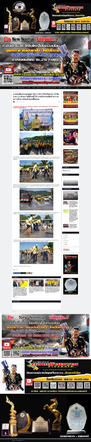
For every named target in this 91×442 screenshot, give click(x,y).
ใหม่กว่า (14, 311)
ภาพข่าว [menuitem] (69, 87)
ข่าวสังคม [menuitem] (33, 87)
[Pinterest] (29, 273)
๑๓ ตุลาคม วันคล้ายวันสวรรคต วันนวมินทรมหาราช (70, 182)
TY (15, 440)
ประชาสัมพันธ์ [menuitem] (59, 87)
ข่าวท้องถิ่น (65, 242)
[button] (13, 87)
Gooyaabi (23, 440)
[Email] (31, 273)
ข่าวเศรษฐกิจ (65, 244)
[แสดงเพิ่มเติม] (33, 273)
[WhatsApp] (27, 273)
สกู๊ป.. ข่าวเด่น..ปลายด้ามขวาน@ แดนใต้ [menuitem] (49, 87)
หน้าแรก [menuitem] (15, 87)
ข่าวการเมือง (65, 235)
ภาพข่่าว (18, 91)
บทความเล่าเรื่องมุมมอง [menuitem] (18, 90)
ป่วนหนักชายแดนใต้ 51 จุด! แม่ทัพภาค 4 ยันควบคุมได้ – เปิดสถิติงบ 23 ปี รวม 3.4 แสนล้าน (73, 226)
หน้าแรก (14, 91)
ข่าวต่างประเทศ (65, 240)
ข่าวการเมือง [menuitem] (28, 87)
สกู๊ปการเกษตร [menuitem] (39, 87)
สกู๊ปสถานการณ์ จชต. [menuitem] (21, 87)
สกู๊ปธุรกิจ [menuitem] (65, 87)
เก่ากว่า (59, 311)
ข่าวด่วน (64, 238)
